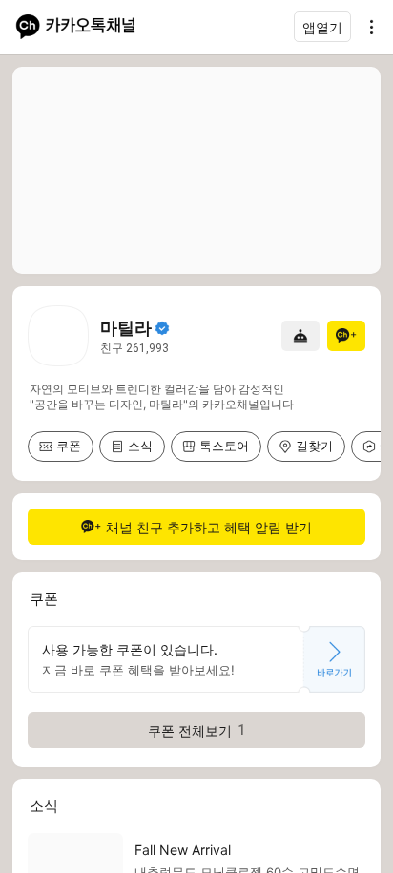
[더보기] (366, 26)
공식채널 (162, 328)
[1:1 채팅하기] (300, 336)
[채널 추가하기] (346, 336)
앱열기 (322, 27)
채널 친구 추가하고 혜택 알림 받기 (209, 527)
